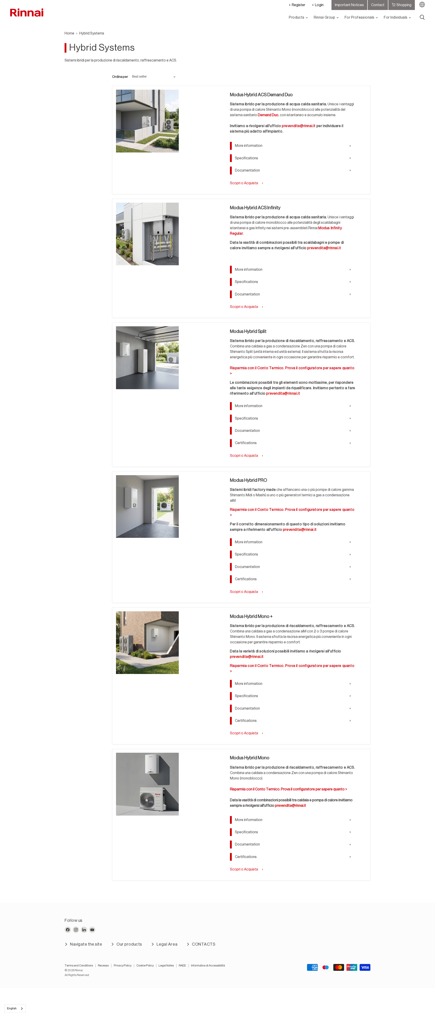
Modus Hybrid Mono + (251, 616)
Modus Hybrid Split (248, 331)
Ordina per (120, 77)
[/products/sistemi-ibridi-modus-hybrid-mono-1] (147, 642)
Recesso (103, 965)
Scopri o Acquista (244, 183)
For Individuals (396, 17)
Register (298, 5)
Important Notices (349, 5)
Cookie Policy (145, 965)
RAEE (182, 965)
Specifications (246, 158)
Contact (377, 5)
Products (297, 17)
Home (69, 33)
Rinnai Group (325, 17)
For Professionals (360, 17)
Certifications (246, 443)
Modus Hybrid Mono (249, 758)
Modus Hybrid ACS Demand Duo (261, 95)
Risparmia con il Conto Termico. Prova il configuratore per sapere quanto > (288, 789)
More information (248, 146)
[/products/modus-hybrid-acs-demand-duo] (147, 121)
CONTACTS (203, 944)
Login (319, 5)
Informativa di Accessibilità (208, 965)
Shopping (403, 5)
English (12, 1008)
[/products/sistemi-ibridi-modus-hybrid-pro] (147, 506)
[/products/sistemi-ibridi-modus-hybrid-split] (147, 357)
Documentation (247, 170)
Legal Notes (166, 965)
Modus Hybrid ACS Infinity (255, 208)
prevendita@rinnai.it (299, 126)
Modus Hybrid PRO (248, 480)
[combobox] (15, 1008)
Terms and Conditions (79, 965)
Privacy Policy (122, 965)
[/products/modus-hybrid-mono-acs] (147, 234)
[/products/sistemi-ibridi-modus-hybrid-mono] (147, 784)
